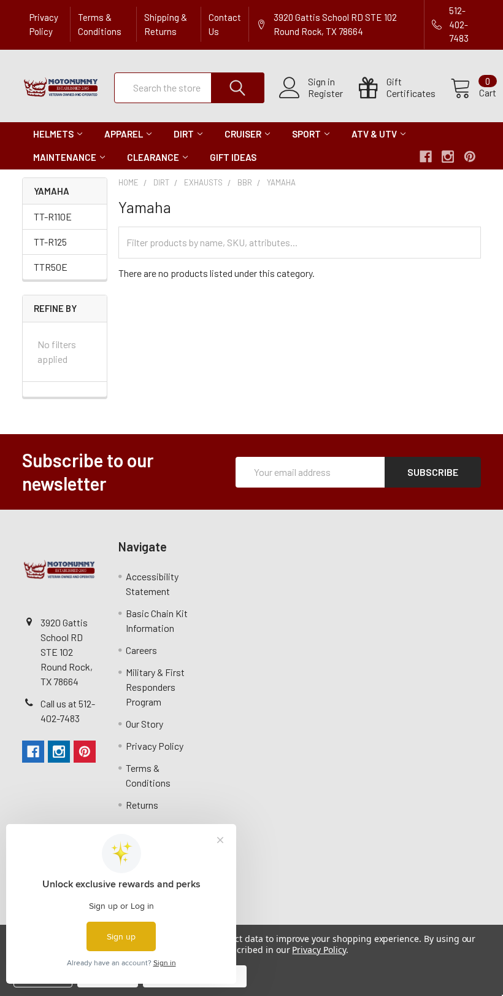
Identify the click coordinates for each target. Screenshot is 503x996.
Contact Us (225, 24)
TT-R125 (50, 241)
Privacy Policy (43, 24)
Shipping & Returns (165, 24)
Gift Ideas (233, 157)
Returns (142, 805)
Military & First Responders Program (155, 686)
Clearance (153, 157)
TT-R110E (53, 216)
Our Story (144, 723)
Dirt (184, 133)
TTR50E (50, 267)
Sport (306, 133)
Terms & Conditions (99, 24)
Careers (141, 650)
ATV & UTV (374, 133)
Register (325, 93)
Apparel (123, 133)
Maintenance (64, 157)
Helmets (53, 133)
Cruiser (243, 133)
